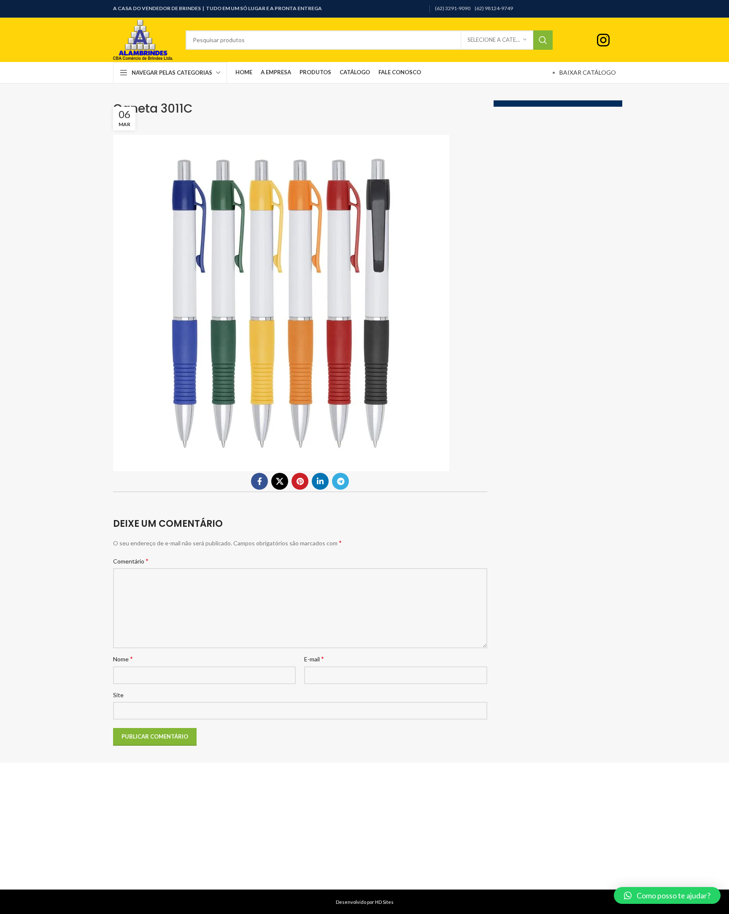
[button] (667, 895)
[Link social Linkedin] (320, 481)
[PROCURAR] (543, 40)
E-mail (314, 659)
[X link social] (279, 481)
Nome (123, 659)
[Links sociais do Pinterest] (300, 481)
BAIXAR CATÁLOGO (587, 72)
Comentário (130, 561)
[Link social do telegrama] (340, 481)
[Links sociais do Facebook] (259, 481)
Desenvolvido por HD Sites (365, 902)
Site (118, 694)
